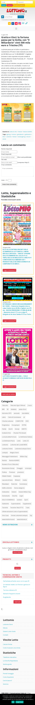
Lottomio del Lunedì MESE (18, 445)
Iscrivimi (21, 16)
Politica (4, 472)
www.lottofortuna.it (8, 519)
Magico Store (14, 453)
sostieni (19, 500)
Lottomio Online (7, 449)
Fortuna (14, 134)
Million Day (23, 456)
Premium (12, 472)
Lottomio (8, 136)
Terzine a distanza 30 (10, 590)
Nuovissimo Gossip (8, 468)
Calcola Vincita (7, 644)
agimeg (8, 134)
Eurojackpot (16, 425)
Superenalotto (15, 504)
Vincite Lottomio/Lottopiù (19, 515)
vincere (28, 136)
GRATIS (24, 429)
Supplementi (27, 504)
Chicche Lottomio (7, 421)
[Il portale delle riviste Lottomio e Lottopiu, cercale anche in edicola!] (17, 10)
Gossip (17, 429)
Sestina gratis (7, 664)
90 (7, 409)
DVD (27, 421)
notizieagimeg (21, 136)
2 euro (30, 405)
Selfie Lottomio (7, 488)
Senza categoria (19, 488)
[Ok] (33, 699)
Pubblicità (17, 476)
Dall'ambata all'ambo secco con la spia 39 (16, 581)
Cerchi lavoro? (7, 681)
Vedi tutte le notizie (8, 394)
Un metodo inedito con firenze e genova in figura (16, 586)
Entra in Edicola (17, 552)
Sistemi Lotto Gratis (9, 631)
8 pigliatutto (7, 597)
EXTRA (24, 425)
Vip (31, 515)
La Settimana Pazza (8, 441)
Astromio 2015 (6, 413)
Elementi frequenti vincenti (11, 594)
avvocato (17, 413)
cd (24, 417)
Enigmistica (5, 425)
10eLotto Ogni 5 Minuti (17, 405)
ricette (25, 480)
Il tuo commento (6, 165)
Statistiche (5, 504)
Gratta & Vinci (13, 131)
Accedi (3, 5)
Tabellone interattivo (9, 657)
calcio (4, 417)
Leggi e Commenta (8, 270)
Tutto (27, 508)
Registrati (9, 5)
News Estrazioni (10, 524)
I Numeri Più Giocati (19, 433)
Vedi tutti (17, 568)
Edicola (5, 628)
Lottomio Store (8, 624)
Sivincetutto (6, 496)
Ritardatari (5, 484)
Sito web (4, 159)
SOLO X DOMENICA (8, 500)
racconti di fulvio (7, 480)
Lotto (18, 441)
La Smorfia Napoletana (10, 661)
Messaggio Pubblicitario (10, 456)
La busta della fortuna (9, 437)
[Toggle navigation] (16, 28)
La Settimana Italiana (25, 437)
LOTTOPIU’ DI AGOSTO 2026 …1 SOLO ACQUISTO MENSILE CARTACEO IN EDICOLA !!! (17, 378)
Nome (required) (6, 149)
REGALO (17, 480)
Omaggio (20, 468)
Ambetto (13, 409)
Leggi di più (19, 702)
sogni (21, 496)
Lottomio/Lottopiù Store (23, 449)
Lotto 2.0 (26, 441)
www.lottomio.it (22, 519)
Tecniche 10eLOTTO (16, 508)
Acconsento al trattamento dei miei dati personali (13, 19)
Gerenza (5, 684)
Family (4, 429)
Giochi (10, 429)
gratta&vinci (20, 134)
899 (3, 409)
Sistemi (14, 492)
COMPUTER (19, 421)
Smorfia (14, 496)
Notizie (20, 131)
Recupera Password (19, 5)
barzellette (25, 413)
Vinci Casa (5, 515)
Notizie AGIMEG (27, 131)
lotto (4, 136)
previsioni (20, 472)
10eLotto (5, 405)
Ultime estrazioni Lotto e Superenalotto (15, 511)
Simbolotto (5, 492)
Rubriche (14, 484)
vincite (4, 139)
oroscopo (28, 468)
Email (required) (6, 154)
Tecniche (5, 508)
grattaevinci (28, 134)
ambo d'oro (22, 409)
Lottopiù (5, 453)
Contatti (5, 635)
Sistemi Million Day (25, 492)
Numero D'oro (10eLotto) (10, 464)
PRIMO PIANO (6, 476)
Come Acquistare (8, 677)
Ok (13, 702)
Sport (26, 500)
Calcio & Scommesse (14, 417)
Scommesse (23, 484)
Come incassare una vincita (11, 648)
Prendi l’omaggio (8, 673)
